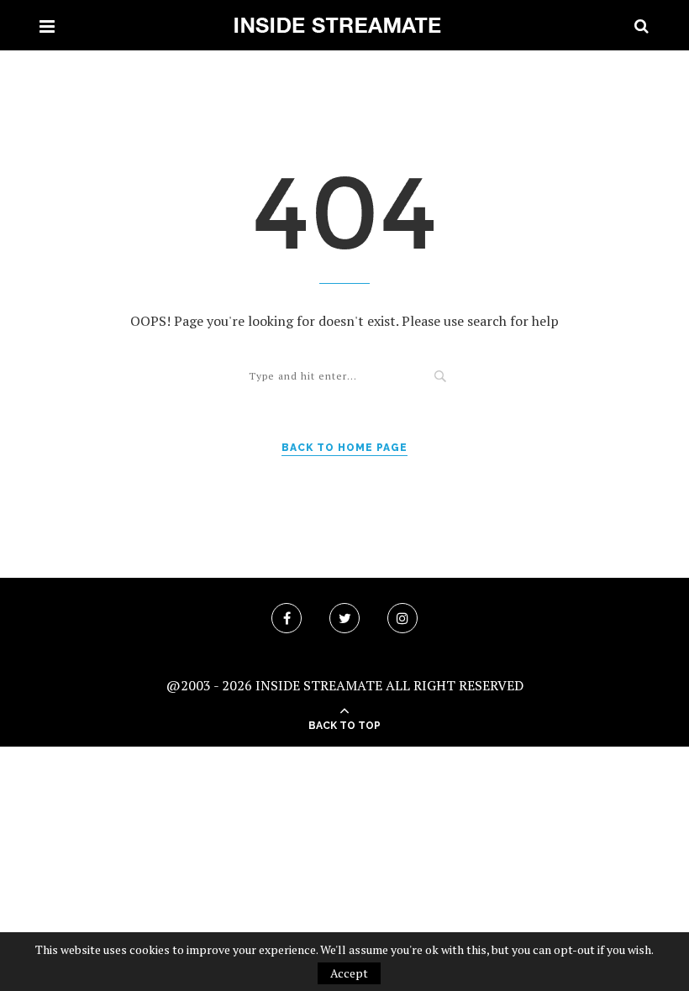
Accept (349, 973)
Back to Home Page (344, 448)
